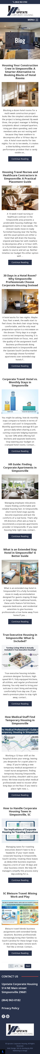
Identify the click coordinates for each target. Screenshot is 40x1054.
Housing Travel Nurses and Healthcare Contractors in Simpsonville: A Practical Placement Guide (20, 176)
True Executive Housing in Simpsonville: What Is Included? (20, 638)
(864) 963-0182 (20, 2)
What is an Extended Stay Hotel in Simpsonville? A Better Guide (20, 552)
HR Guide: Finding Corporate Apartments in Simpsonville (20, 467)
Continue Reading (20, 159)
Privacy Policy (10, 1008)
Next (28, 966)
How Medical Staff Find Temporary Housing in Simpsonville (20, 720)
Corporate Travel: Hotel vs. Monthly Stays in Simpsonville (20, 382)
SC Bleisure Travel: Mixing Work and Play (20, 895)
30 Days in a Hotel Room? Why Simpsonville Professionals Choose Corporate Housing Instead (20, 280)
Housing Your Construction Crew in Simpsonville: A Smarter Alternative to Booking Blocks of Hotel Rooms (20, 72)
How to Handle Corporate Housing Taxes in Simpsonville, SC (20, 811)
